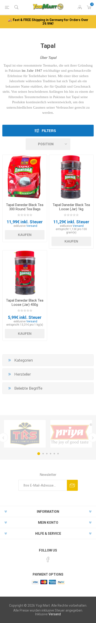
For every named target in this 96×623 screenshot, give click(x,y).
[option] (25, 434)
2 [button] (43, 453)
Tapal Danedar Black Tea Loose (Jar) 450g (24, 302)
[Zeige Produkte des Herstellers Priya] (71, 434)
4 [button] (50, 453)
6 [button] (58, 453)
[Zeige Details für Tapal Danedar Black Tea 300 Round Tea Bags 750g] (25, 177)
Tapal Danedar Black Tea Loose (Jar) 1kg (71, 207)
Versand (31, 226)
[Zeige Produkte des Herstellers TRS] (25, 434)
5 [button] (54, 453)
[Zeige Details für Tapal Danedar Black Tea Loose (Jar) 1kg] (71, 177)
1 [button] (38, 453)
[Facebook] (48, 559)
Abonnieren (72, 485)
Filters (49, 131)
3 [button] (47, 453)
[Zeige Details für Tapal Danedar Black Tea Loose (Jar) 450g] (25, 272)
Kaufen (24, 235)
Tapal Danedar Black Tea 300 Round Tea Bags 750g (24, 209)
